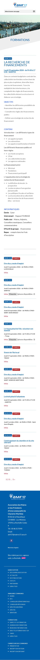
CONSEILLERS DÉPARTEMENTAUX (20, 601)
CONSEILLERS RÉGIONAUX (17, 604)
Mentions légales (13, 547)
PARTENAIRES (14, 583)
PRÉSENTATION (14, 646)
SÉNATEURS (13, 612)
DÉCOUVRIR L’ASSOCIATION (18, 572)
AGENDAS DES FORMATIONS (18, 625)
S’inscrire (13, 294)
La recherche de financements (17, 63)
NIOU (20, 555)
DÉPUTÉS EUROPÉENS (16, 607)
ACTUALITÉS (13, 575)
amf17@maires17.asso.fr (17, 534)
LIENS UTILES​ (13, 586)
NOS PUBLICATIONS (16, 578)
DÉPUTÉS (12, 610)
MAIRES (12, 596)
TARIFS (12, 633)
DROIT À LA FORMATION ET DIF (19, 630)
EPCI (11, 599)
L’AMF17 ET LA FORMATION (18, 622)
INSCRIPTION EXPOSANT (17, 651)
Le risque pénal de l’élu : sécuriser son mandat (18, 330)
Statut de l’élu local (11, 352)
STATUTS (12, 581)
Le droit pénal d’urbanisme (14, 396)
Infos (6, 272)
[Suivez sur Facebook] (11, 540)
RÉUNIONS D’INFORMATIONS (18, 628)
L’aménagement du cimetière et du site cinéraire (19, 442)
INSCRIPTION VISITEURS (17, 648)
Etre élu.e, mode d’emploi (14, 263)
